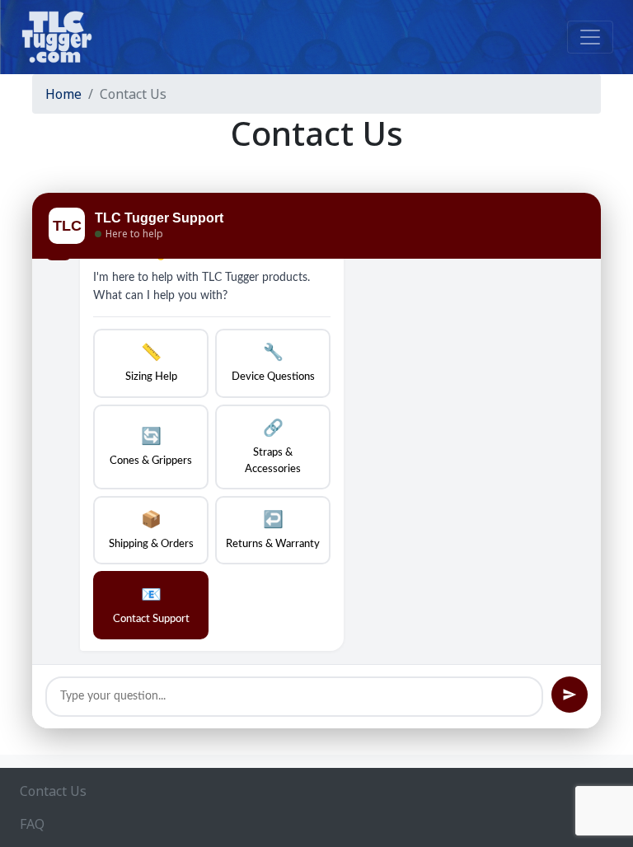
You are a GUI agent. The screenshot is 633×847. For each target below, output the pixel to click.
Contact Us (53, 791)
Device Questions (273, 363)
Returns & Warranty (273, 531)
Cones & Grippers (151, 447)
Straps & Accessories (273, 447)
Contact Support (151, 606)
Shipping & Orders (151, 531)
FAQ (32, 824)
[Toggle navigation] (590, 37)
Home (63, 94)
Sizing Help (151, 363)
